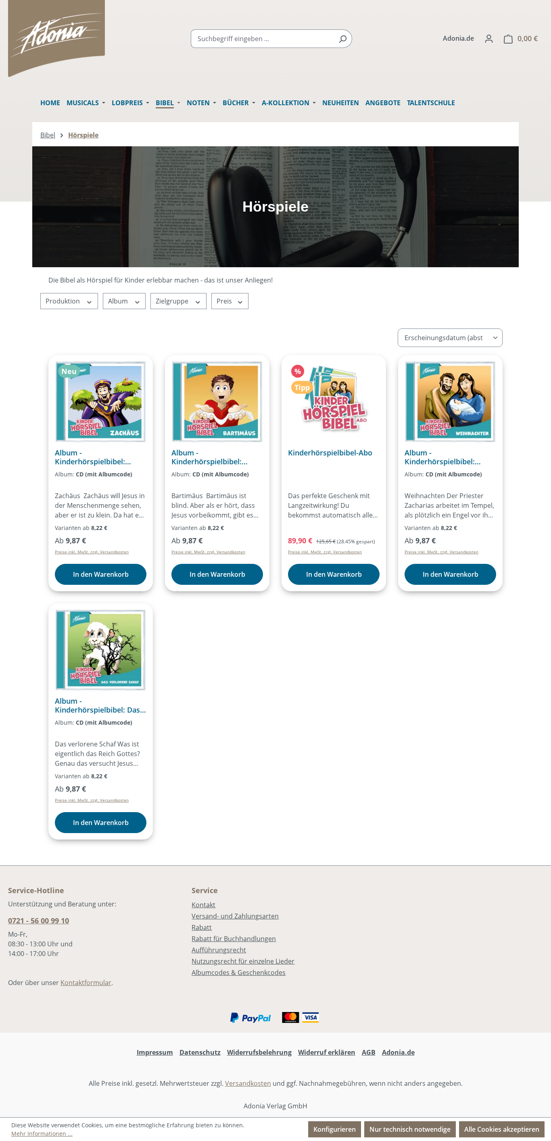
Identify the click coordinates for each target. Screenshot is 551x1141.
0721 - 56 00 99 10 (38, 920)
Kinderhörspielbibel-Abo (330, 452)
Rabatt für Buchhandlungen (234, 938)
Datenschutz (200, 1052)
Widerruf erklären (326, 1052)
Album (118, 301)
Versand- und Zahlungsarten (235, 916)
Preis (225, 301)
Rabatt (202, 927)
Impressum (155, 1052)
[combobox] (262, 38)
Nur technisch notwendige (410, 1129)
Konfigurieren (334, 1129)
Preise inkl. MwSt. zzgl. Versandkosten (92, 552)
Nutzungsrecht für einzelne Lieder (243, 961)
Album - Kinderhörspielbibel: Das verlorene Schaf (97, 705)
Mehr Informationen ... (42, 1133)
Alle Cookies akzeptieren (501, 1129)
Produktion (63, 301)
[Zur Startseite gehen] (56, 38)
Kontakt (203, 904)
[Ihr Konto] (489, 38)
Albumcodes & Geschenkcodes (239, 972)
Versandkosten (248, 1083)
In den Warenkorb (101, 574)
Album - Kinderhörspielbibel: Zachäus (90, 457)
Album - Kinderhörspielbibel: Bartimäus (206, 457)
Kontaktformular (86, 982)
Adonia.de (458, 38)
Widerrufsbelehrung (259, 1052)
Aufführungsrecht (219, 950)
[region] (275, 206)
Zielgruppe (173, 301)
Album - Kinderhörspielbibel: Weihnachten (440, 457)
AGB (369, 1052)
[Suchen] (342, 38)
